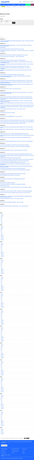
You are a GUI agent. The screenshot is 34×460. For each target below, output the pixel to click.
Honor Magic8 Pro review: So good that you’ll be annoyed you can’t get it (13, 173)
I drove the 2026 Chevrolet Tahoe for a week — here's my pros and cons (13, 108)
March (2, 228)
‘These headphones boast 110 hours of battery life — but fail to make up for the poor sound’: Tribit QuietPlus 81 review (16, 62)
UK (24, 438)
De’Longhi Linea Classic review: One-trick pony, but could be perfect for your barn (14, 66)
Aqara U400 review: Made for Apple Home (7, 182)
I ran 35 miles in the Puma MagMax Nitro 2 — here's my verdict (11, 116)
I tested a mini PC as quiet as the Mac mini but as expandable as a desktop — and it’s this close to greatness (16, 64)
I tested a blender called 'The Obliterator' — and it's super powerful (12, 56)
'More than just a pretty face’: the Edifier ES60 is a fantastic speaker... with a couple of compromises (15, 68)
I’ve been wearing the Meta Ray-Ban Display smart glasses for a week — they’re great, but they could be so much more (16, 41)
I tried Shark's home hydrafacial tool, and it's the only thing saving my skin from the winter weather (16, 70)
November (2, 238)
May (1, 219)
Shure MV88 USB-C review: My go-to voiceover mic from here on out (12, 74)
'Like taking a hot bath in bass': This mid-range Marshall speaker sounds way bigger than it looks (17, 105)
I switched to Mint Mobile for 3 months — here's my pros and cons (11, 198)
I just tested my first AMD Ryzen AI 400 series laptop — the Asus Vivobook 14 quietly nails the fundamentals (16, 107)
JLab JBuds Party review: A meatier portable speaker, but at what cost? (12, 162)
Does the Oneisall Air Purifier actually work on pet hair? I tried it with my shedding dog (15, 146)
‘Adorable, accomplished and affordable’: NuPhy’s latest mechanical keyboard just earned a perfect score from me (16, 166)
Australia (27, 438)
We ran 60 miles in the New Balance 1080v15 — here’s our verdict (11, 202)
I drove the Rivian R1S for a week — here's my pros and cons (10, 88)
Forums (32, 4)
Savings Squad (28, 4)
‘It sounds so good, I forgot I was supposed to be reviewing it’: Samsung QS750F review (15, 137)
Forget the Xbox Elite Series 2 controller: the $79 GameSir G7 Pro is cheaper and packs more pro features (17, 135)
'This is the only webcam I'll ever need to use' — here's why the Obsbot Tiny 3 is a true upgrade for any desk (17, 51)
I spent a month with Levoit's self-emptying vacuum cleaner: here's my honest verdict (15, 192)
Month (7, 21)
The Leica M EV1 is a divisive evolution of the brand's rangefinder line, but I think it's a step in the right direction (17, 156)
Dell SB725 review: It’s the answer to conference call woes (10, 157)
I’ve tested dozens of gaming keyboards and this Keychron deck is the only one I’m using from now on (16, 103)
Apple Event (8, 6)
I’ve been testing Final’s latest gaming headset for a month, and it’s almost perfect (14, 160)
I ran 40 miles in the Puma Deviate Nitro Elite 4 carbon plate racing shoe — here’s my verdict (16, 80)
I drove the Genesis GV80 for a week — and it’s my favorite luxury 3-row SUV (13, 150)
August (2, 268)
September (2, 286)
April (1, 263)
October (2, 237)
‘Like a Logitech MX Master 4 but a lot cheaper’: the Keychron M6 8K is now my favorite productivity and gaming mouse (15, 76)
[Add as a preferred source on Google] (4, 445)
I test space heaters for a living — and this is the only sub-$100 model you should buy (15, 169)
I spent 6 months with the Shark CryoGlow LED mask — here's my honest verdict (14, 206)
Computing (18, 4)
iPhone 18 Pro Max (22, 6)
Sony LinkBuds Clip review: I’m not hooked (7, 112)
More (22, 4)
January (2, 214)
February (2, 215)
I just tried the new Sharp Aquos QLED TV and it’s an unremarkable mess (13, 60)
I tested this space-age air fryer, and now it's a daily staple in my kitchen (13, 184)
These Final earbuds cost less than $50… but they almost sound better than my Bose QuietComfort (15, 164)
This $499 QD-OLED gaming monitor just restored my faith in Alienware (12, 168)
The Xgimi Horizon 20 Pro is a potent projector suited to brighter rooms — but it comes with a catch (16, 127)
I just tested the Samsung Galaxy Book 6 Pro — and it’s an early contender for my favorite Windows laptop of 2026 (15, 45)
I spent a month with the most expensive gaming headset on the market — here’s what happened (17, 120)
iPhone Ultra (14, 6)
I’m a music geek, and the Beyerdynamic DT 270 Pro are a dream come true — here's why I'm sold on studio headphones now (16, 93)
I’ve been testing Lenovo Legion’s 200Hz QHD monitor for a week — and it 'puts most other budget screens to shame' (16, 101)
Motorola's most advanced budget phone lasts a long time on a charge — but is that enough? (16, 141)
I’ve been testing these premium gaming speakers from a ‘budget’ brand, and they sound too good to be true (16, 99)
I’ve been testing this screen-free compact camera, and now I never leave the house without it (16, 159)
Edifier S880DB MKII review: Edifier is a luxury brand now (10, 175)
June (1, 220)
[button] (31, 1)
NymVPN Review (3, 47)
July (1, 221)
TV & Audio (8, 4)
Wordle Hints (29, 6)
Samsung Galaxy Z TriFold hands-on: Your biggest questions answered (12, 178)
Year (1, 21)
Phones (4, 4)
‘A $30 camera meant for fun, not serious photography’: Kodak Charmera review (14, 133)
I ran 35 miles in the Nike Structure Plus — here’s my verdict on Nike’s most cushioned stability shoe (16, 129)
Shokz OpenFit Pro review (4, 185)
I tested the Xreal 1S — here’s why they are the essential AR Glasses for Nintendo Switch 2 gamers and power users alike (16, 196)
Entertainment (13, 4)
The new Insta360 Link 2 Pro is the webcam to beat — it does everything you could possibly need (17, 121)
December (2, 256)
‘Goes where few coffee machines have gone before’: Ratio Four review (12, 123)
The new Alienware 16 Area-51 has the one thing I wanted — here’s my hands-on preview (15, 187)
